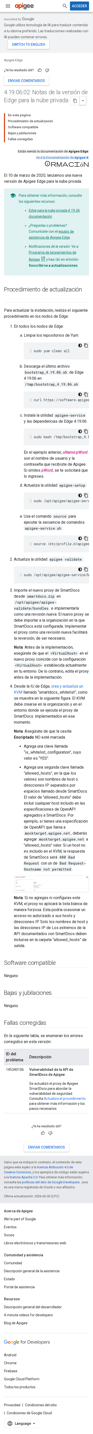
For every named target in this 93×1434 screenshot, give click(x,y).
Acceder (79, 6)
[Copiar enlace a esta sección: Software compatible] (60, 963)
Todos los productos (19, 1387)
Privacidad (12, 1405)
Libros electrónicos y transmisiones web (35, 1243)
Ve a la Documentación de (62, 157)
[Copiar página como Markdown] (75, 100)
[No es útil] (47, 70)
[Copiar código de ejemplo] (86, 345)
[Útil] (39, 70)
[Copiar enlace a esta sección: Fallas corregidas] (51, 1023)
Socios (9, 1235)
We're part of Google (20, 1219)
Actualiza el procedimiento (65, 1099)
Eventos (10, 1227)
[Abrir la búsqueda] (65, 6)
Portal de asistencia (19, 1287)
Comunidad (13, 1263)
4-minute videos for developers (28, 1315)
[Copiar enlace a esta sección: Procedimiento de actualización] (9, 298)
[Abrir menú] (8, 6)
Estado (9, 1279)
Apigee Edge (13, 60)
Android (10, 1355)
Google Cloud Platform (21, 1379)
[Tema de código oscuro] (80, 345)
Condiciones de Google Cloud (29, 1413)
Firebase (10, 1371)
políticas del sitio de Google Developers (51, 1182)
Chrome (10, 1363)
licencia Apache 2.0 (23, 1177)
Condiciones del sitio (41, 1405)
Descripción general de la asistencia (32, 1271)
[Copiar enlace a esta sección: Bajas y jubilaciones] (57, 993)
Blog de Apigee (16, 1323)
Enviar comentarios (26, 81)
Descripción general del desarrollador (33, 1307)
